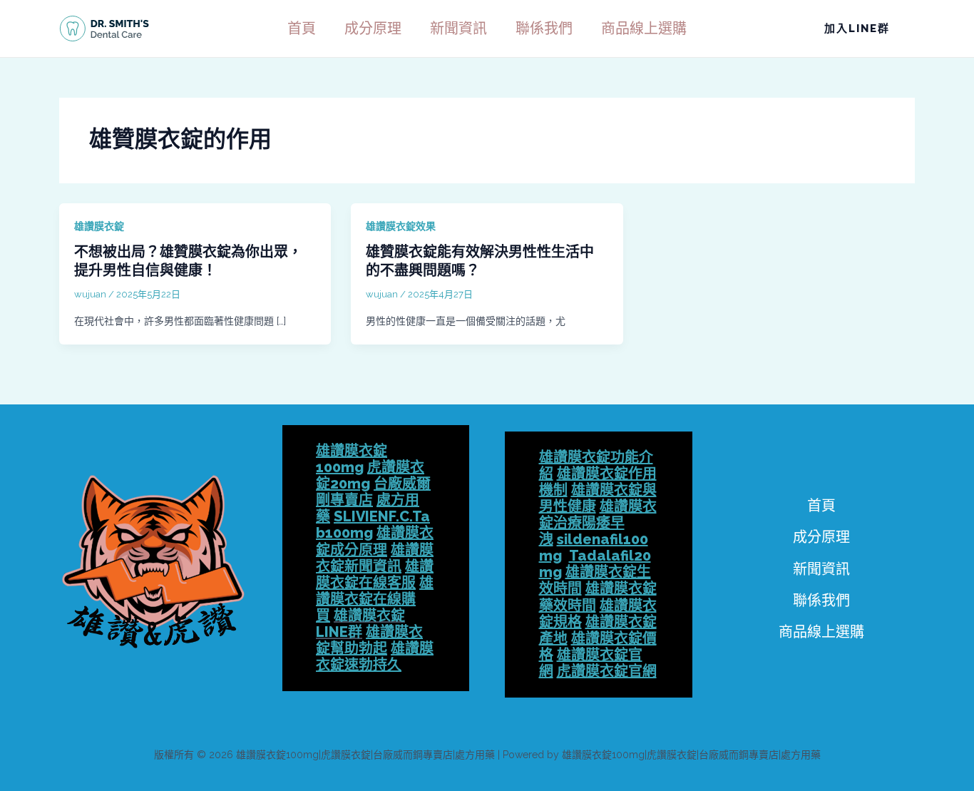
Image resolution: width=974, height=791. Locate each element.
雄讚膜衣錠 (99, 226)
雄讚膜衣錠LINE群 (360, 624)
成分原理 (372, 28)
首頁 (301, 28)
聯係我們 (544, 28)
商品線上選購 (644, 28)
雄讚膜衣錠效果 (401, 226)
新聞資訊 (458, 28)
